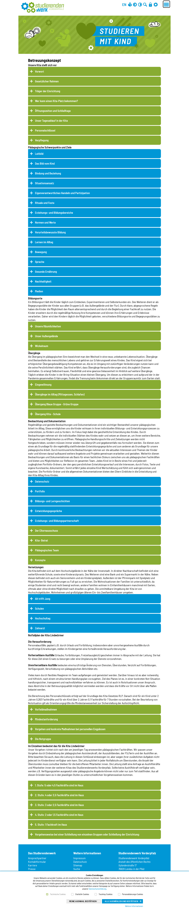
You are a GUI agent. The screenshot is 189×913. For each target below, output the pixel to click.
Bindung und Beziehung (48, 173)
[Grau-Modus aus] (135, 4)
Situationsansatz (44, 183)
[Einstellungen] (156, 4)
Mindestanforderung (46, 719)
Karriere (32, 865)
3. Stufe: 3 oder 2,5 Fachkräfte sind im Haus (59, 805)
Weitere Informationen (134, 906)
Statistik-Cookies (82, 894)
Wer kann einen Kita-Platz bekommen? (56, 101)
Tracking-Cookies (105, 894)
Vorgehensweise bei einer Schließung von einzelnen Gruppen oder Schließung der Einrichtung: (87, 834)
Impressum (79, 858)
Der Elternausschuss (46, 530)
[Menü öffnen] (166, 4)
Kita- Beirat (41, 540)
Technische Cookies (58, 894)
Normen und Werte (45, 222)
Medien (39, 291)
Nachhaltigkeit (43, 281)
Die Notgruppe (43, 739)
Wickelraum (41, 346)
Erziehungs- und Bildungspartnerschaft (57, 520)
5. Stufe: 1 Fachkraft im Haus (51, 824)
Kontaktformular (37, 861)
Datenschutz (42, 481)
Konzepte (40, 560)
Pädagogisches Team (47, 550)
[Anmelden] (150, 4)
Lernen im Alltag (44, 242)
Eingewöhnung (43, 384)
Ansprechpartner (37, 858)
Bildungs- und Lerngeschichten (52, 501)
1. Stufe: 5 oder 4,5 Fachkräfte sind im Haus (59, 785)
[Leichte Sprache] (130, 4)
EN (124, 4)
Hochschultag (42, 618)
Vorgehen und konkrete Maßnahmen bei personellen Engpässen (70, 729)
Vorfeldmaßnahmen (46, 709)
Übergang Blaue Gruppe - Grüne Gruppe (56, 404)
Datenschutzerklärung (97, 889)
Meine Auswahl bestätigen (83, 901)
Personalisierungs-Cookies (132, 894)
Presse (31, 869)
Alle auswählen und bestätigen (121, 901)
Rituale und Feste (44, 202)
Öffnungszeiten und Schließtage (53, 110)
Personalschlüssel (45, 130)
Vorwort (39, 71)
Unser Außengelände (46, 336)
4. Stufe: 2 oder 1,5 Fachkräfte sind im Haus (59, 814)
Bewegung (41, 252)
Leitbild (39, 153)
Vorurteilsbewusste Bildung (50, 232)
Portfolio (40, 491)
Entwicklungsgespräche (48, 511)
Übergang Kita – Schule (48, 414)
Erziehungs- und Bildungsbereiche (54, 212)
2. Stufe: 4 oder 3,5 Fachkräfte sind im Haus (59, 795)
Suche (76, 869)
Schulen (39, 608)
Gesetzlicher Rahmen (47, 81)
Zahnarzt (40, 628)
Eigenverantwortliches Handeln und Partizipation (62, 193)
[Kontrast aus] (140, 4)
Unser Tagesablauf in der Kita (51, 120)
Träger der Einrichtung (47, 91)
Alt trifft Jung (42, 598)
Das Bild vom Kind (45, 163)
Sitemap (77, 865)
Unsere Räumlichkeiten (48, 326)
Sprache (39, 261)
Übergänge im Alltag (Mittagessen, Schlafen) (60, 394)
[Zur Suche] (145, 4)
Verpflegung (42, 140)
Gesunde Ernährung (46, 271)
